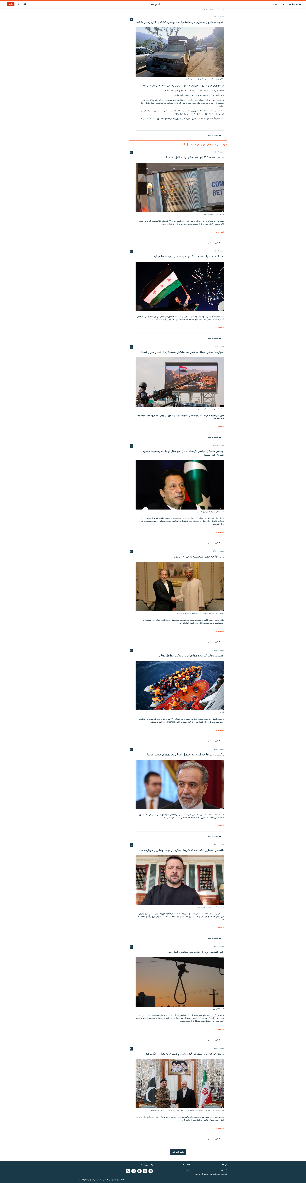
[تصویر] (25, 4)
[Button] (214, 135)
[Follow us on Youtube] (139, 1171)
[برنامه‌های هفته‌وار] (18, 4)
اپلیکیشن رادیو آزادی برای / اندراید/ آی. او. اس (211, 1174)
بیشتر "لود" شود (178, 1152)
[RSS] (128, 1171)
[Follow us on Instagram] (133, 1171)
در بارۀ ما (187, 1170)
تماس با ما (223, 1170)
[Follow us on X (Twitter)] (145, 1171)
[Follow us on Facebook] (150, 1171)
